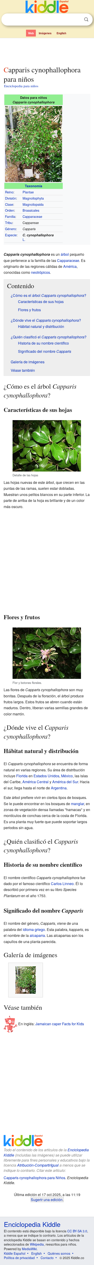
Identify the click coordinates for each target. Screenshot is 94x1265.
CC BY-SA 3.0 (77, 1231)
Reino (9, 192)
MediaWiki (29, 1249)
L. (24, 239)
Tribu (8, 222)
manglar (77, 803)
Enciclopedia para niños (21, 86)
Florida (22, 775)
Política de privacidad (19, 1257)
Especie (11, 234)
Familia (10, 216)
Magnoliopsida (33, 204)
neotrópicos (40, 272)
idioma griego (34, 929)
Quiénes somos (59, 1253)
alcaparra (37, 935)
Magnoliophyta (33, 198)
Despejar (77, 20)
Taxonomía (33, 186)
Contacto (47, 1257)
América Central (35, 781)
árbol (65, 254)
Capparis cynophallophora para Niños (34, 1177)
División (10, 198)
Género (10, 228)
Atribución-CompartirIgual (38, 1165)
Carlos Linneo (62, 883)
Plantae (28, 192)
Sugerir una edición (47, 1199)
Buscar (86, 19)
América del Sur (65, 781)
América (70, 266)
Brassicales (31, 210)
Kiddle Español (14, 1253)
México (67, 775)
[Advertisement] (47, 50)
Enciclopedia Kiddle (32, 1224)
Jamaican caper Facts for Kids (59, 1023)
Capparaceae (32, 216)
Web (31, 33)
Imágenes (45, 33)
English (61, 33)
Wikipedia (37, 1244)
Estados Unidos (46, 775)
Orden (9, 210)
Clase (9, 204)
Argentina (59, 788)
